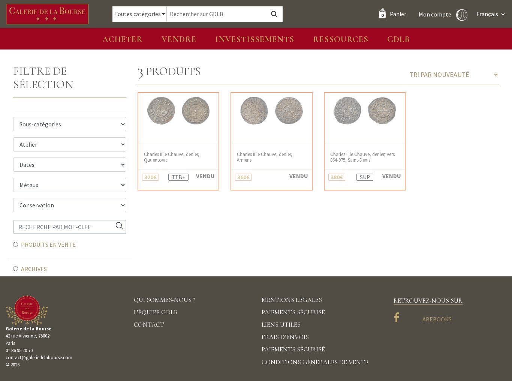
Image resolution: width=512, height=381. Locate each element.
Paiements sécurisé (293, 312)
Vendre (179, 39)
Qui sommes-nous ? (164, 300)
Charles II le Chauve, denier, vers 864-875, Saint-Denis (362, 157)
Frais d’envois (285, 337)
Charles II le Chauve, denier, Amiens (264, 157)
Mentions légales (292, 300)
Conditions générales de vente (315, 362)
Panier (393, 14)
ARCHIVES (34, 269)
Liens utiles (281, 324)
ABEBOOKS (437, 319)
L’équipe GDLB (155, 312)
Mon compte (435, 14)
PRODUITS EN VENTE (48, 244)
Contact (149, 324)
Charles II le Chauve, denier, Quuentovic (171, 157)
